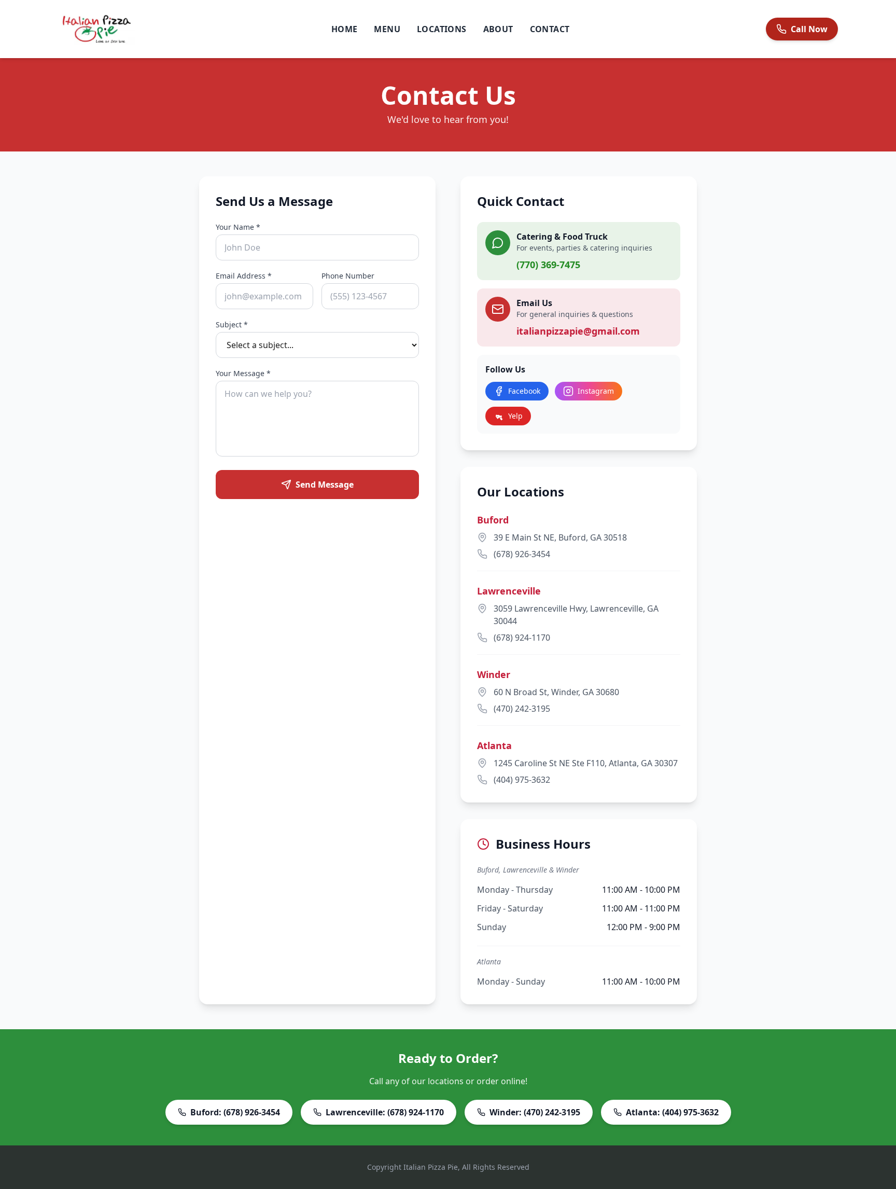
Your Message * (243, 373)
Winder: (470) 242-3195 (534, 1112)
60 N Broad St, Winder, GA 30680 (556, 692)
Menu (387, 29)
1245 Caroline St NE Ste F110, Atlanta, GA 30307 (586, 763)
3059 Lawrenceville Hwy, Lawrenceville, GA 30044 (576, 615)
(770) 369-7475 (548, 264)
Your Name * (238, 227)
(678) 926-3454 (522, 554)
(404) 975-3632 (522, 779)
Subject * (232, 324)
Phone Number (347, 276)
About (498, 29)
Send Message (325, 484)
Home (344, 29)
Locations (442, 29)
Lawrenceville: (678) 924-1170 (385, 1112)
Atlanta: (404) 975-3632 (672, 1112)
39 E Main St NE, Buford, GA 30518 (560, 537)
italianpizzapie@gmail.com (578, 331)
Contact (550, 29)
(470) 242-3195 (522, 708)
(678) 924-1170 (522, 637)
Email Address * (244, 276)
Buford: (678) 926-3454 (235, 1112)
